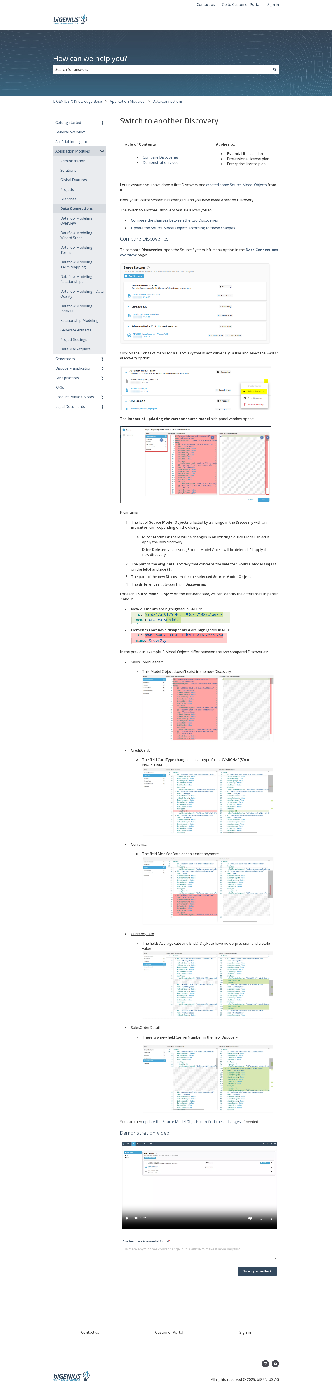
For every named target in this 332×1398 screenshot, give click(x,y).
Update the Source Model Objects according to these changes (183, 227)
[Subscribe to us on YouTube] (275, 1363)
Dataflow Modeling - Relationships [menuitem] (77, 279)
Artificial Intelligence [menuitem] (72, 141)
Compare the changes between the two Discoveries (174, 220)
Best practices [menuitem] (67, 377)
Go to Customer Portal (241, 4)
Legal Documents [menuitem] (70, 406)
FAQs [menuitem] (59, 387)
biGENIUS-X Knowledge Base (77, 101)
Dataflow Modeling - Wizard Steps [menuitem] (77, 235)
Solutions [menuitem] (68, 170)
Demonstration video (161, 162)
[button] (102, 122)
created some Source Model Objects (236, 184)
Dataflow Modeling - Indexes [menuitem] (77, 308)
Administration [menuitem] (72, 160)
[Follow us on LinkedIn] (265, 1363)
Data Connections (167, 101)
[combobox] (161, 69)
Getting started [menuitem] (68, 122)
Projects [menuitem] (67, 189)
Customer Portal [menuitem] (169, 1332)
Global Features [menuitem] (73, 179)
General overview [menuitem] (70, 132)
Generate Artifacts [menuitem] (75, 330)
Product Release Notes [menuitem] (74, 396)
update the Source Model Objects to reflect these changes (192, 1121)
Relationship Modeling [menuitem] (79, 320)
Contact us (206, 4)
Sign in (273, 4)
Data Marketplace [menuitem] (75, 349)
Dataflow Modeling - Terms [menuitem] (77, 250)
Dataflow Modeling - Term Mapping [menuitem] (77, 264)
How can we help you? (90, 58)
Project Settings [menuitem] (73, 339)
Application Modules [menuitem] (72, 151)
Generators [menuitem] (65, 358)
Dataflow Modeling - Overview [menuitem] (77, 221)
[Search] (274, 69)
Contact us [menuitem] (90, 1332)
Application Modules (127, 101)
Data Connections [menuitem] (76, 208)
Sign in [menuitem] (245, 1332)
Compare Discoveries (161, 157)
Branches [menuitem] (68, 199)
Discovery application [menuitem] (73, 368)
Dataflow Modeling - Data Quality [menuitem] (82, 294)
